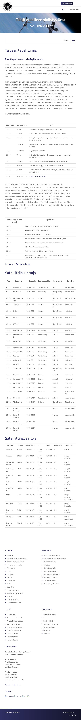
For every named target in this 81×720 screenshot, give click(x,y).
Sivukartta (72, 715)
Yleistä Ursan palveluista (15, 561)
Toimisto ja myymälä (14, 565)
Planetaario (11, 568)
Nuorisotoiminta (49, 561)
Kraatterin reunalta (13, 624)
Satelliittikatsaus (49, 614)
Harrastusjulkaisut (49, 571)
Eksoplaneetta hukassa (15, 627)
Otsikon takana (12, 633)
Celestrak (46, 630)
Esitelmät (10, 574)
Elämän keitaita (12, 636)
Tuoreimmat (11, 614)
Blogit (8, 609)
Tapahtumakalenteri (14, 602)
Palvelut (9, 550)
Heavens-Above (49, 627)
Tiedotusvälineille (13, 590)
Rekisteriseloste (68, 712)
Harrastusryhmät (49, 568)
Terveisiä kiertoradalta (15, 621)
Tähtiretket (11, 580)
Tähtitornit (11, 571)
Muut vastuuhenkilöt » (13, 685)
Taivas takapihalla (13, 640)
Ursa (18, 712)
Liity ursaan (67, 3)
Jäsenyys (10, 555)
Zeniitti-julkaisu (48, 621)
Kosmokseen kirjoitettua (15, 618)
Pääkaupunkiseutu (49, 580)
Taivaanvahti (48, 618)
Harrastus (46, 550)
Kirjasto (9, 596)
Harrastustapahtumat (51, 574)
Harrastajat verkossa (51, 577)
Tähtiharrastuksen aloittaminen (54, 558)
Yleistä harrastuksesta (51, 555)
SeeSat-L (46, 633)
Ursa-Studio (11, 587)
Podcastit (10, 584)
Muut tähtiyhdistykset (51, 584)
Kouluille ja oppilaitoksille (15, 593)
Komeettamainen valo (37, 176)
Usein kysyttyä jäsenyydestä (17, 558)
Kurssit (9, 577)
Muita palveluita (12, 599)
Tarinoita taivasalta (14, 630)
